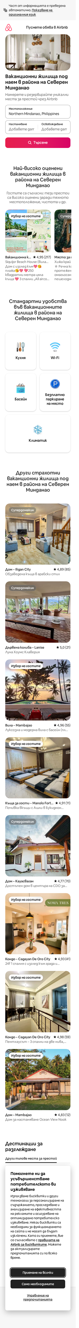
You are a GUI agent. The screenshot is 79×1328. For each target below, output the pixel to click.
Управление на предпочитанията (37, 1297)
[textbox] (21, 129)
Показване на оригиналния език (31, 12)
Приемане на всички (38, 1273)
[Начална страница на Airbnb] (8, 27)
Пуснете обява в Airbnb (47, 27)
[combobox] (38, 113)
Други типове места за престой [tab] (31, 1158)
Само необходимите (38, 1284)
